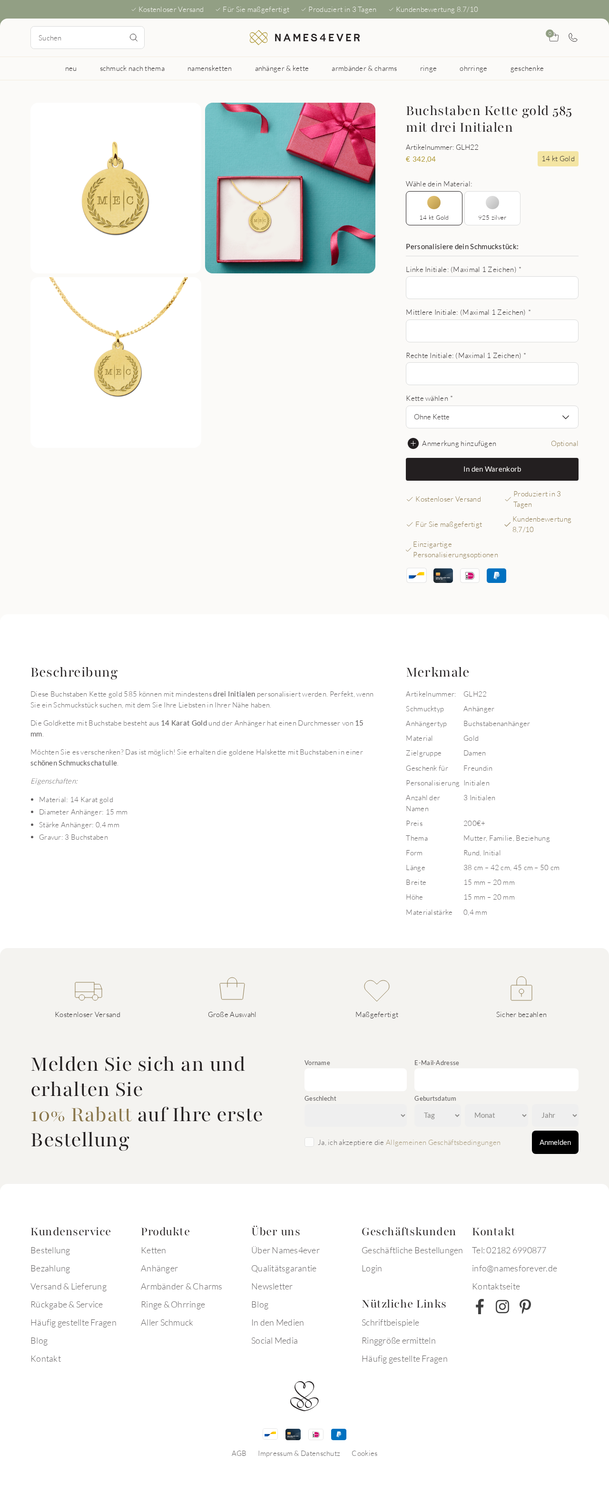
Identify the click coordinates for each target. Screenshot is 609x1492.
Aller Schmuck (167, 1322)
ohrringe (473, 68)
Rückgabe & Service (66, 1304)
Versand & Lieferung (68, 1286)
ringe (428, 68)
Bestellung (50, 1250)
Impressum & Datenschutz (299, 1453)
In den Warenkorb (492, 469)
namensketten (209, 68)
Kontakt (45, 1358)
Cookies (364, 1453)
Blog (39, 1340)
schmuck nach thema (132, 68)
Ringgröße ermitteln (399, 1340)
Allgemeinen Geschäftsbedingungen (443, 1142)
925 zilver (492, 217)
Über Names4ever (285, 1250)
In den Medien (277, 1322)
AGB (239, 1453)
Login (372, 1268)
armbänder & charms (364, 68)
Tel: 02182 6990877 (509, 1250)
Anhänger (159, 1268)
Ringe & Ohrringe (173, 1304)
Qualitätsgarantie (283, 1268)
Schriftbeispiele (390, 1322)
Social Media (274, 1340)
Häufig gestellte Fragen (73, 1322)
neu (71, 68)
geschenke (527, 68)
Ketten (154, 1250)
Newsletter (272, 1286)
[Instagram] (502, 1306)
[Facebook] (479, 1306)
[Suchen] (133, 37)
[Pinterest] (525, 1306)
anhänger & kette (282, 68)
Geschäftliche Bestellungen (412, 1250)
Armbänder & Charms (182, 1286)
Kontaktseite (496, 1286)
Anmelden (555, 1142)
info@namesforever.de (514, 1268)
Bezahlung (50, 1268)
